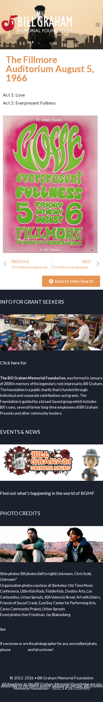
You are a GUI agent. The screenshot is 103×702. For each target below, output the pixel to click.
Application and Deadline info (56, 362)
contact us (19, 649)
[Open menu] (97, 24)
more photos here (20, 629)
